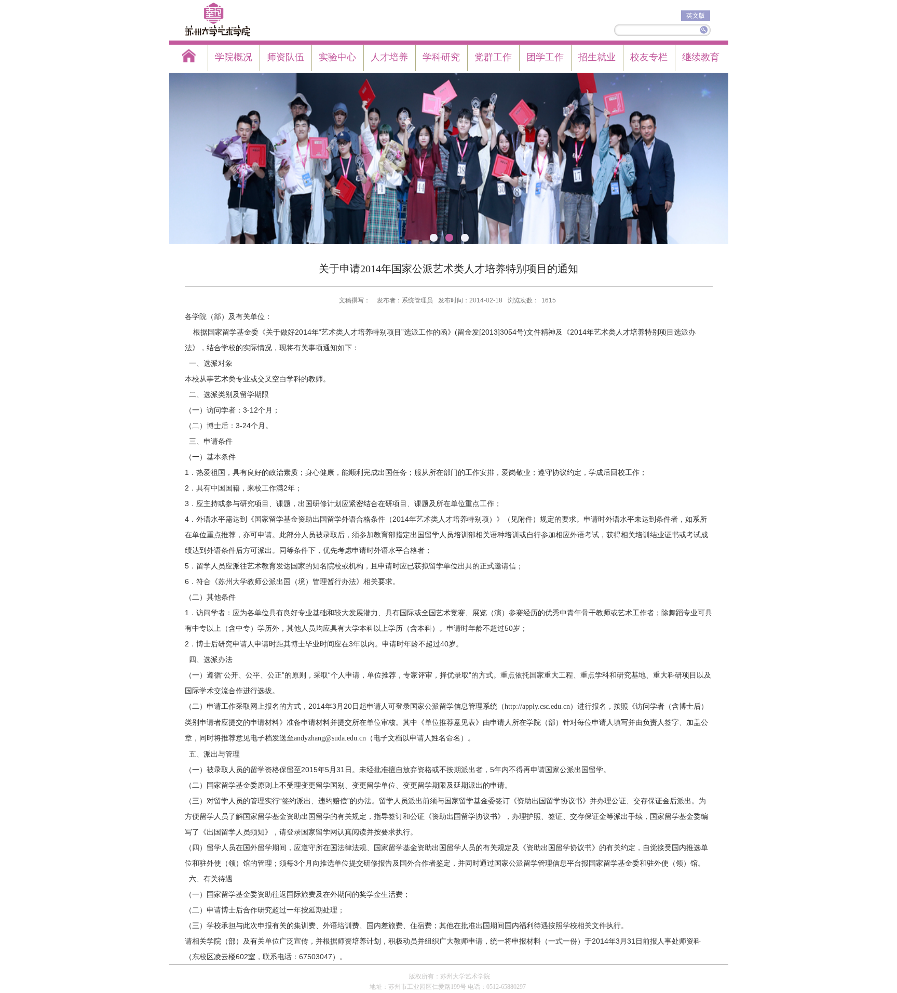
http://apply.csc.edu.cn (537, 706)
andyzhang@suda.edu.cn (330, 738)
